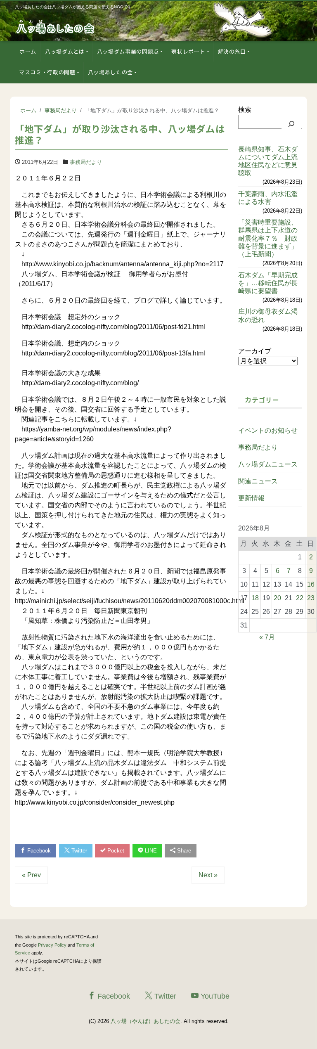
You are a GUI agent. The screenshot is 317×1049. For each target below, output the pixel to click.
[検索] (291, 124)
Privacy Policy (52, 944)
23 (311, 597)
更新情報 (251, 498)
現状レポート (188, 51)
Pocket (115, 851)
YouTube (214, 996)
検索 (244, 109)
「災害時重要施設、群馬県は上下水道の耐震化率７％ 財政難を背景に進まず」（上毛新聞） (268, 238)
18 (255, 597)
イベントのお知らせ (268, 430)
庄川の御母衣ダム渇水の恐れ (268, 315)
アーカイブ (254, 351)
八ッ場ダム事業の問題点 (128, 51)
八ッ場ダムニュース (268, 464)
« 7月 (267, 637)
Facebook (38, 851)
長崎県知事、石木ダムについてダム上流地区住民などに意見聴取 (268, 161)
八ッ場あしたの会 (110, 72)
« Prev (31, 875)
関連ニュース (258, 481)
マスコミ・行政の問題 (47, 72)
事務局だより (86, 162)
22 (299, 597)
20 (277, 597)
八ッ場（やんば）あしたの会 (145, 1021)
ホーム (27, 51)
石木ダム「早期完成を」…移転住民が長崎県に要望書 (268, 283)
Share (183, 851)
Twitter (78, 851)
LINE (150, 851)
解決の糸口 (232, 51)
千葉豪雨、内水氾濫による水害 (268, 197)
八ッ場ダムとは (65, 51)
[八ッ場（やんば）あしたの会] (56, 26)
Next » (208, 875)
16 (311, 584)
